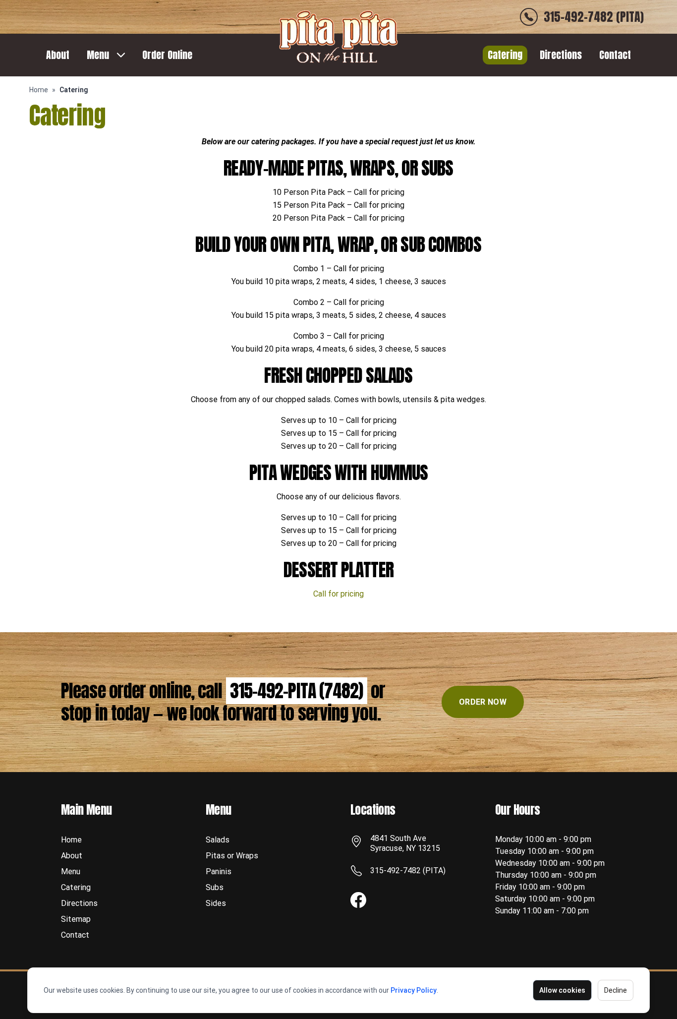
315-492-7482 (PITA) (408, 870)
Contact (615, 54)
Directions (561, 54)
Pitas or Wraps (232, 855)
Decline (615, 990)
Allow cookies (562, 990)
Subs (215, 887)
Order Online (167, 54)
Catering (505, 54)
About (57, 54)
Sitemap (76, 919)
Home (38, 90)
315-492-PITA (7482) (296, 690)
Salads (217, 839)
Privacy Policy (414, 990)
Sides (216, 903)
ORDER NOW (483, 702)
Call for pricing (338, 594)
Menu (98, 54)
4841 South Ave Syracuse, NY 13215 (405, 843)
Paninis (218, 871)
